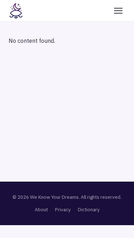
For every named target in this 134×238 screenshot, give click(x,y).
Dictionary (89, 209)
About (41, 209)
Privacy (63, 209)
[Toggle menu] (118, 10)
